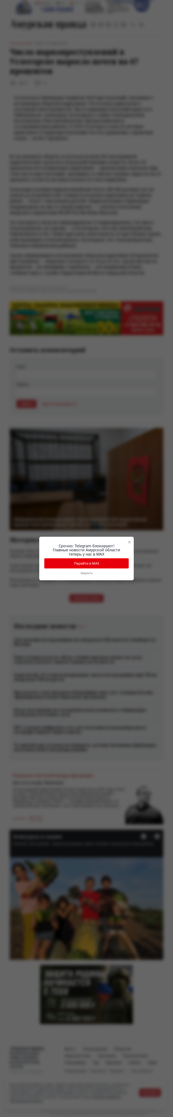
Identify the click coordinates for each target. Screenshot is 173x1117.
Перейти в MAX (86, 563)
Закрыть (86, 573)
